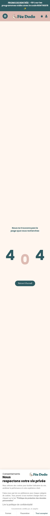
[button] (25, 283)
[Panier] (42, 16)
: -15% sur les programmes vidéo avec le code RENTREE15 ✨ (25, 5)
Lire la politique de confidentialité (18, 504)
